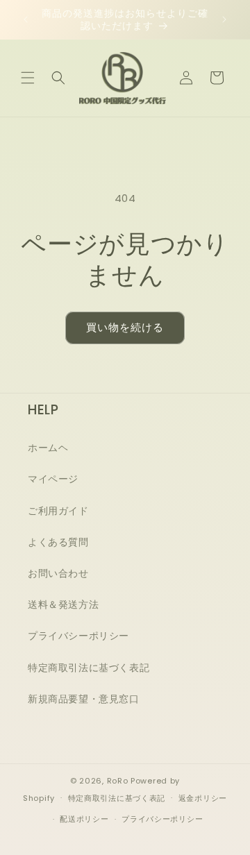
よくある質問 (58, 542)
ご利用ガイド (58, 511)
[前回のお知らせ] (25, 19)
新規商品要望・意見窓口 (84, 699)
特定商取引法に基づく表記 (88, 668)
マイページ (53, 479)
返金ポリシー (202, 798)
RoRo (117, 780)
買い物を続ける (125, 327)
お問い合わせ (58, 573)
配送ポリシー (84, 818)
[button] (27, 77)
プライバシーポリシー (78, 636)
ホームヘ (48, 448)
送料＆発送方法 (63, 604)
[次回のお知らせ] (224, 19)
